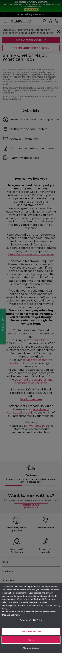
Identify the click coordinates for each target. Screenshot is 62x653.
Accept (31, 640)
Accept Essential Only (31, 631)
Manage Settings (31, 648)
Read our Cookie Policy (31, 620)
